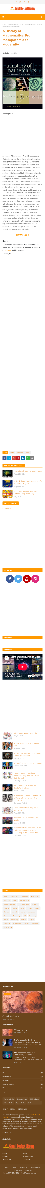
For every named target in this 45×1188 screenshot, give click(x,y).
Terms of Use (6, 1159)
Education (35, 923)
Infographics (14, 896)
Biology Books (34, 1099)
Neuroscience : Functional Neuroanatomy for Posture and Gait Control (26, 775)
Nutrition (7, 916)
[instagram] (24, 2)
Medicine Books (9, 1099)
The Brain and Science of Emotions (28, 763)
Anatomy (35, 904)
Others (15, 900)
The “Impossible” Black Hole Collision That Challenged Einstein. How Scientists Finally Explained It (28, 1042)
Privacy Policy (28, 1156)
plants (26, 923)
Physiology (14, 920)
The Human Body (23, 904)
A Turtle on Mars (10, 1016)
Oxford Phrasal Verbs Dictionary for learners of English (28, 482)
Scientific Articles (9, 904)
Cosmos (22, 912)
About (25, 1153)
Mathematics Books (14, 25)
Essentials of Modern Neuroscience (28, 471)
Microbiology (17, 916)
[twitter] (20, 2)
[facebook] (16, 2)
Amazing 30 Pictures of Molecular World (27, 819)
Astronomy (32, 912)
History (23, 920)
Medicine (7, 900)
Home (4, 25)
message (8, 250)
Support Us (28, 1170)
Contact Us (23, 1167)
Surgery (31, 920)
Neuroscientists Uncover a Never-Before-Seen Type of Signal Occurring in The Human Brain (27, 830)
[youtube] (28, 2)
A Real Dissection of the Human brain (26, 744)
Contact (5, 1156)
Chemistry (32, 916)
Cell (25, 916)
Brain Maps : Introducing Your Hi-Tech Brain (27, 809)
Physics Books (20, 1103)
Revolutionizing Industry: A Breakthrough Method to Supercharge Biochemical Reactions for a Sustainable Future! (28, 1056)
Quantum (7, 923)
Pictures (6, 908)
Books (12, 452)
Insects (6, 920)
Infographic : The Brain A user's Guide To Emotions (26, 786)
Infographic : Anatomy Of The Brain (28, 733)
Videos (29, 908)
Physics (14, 908)
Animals (14, 912)
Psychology (34, 896)
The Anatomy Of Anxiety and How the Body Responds (27, 754)
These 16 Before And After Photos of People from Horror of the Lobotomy (27, 797)
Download (22, 235)
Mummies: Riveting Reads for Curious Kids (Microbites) (26, 492)
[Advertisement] (22, 137)
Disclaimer (26, 1159)
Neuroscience (24, 900)
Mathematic (17, 923)
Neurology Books (22, 1099)
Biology (37, 908)
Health (22, 908)
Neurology (25, 896)
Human (6, 912)
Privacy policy (35, 1167)
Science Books (8, 1103)
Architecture (8, 927)
